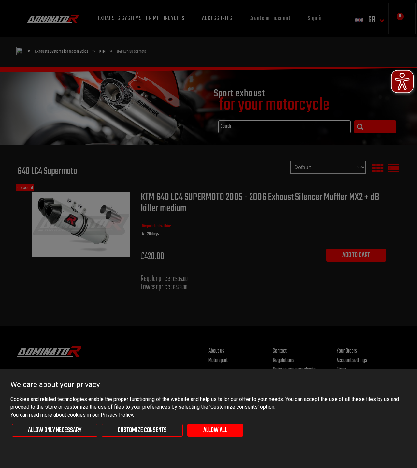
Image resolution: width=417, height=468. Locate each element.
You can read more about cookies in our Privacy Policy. (72, 415)
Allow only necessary (54, 430)
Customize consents (142, 430)
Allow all (215, 430)
